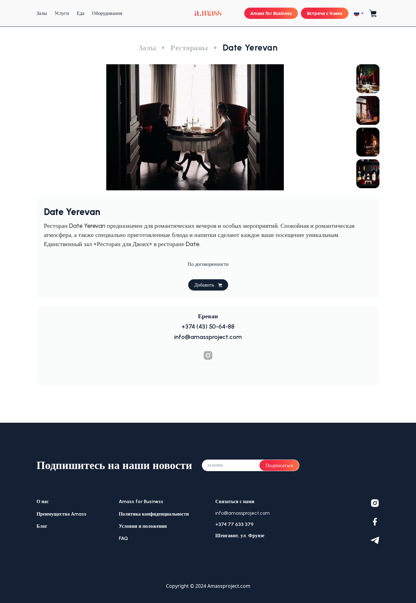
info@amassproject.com (242, 513)
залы (42, 13)
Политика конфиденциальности (154, 514)
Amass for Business (271, 13)
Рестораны (189, 47)
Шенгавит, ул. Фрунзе (239, 535)
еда (80, 13)
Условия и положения (143, 526)
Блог (42, 526)
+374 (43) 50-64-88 (208, 326)
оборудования (107, 13)
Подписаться (279, 465)
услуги (62, 13)
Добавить (204, 285)
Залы (148, 47)
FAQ (123, 538)
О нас (43, 501)
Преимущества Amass (61, 514)
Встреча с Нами (324, 13)
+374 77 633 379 (234, 524)
